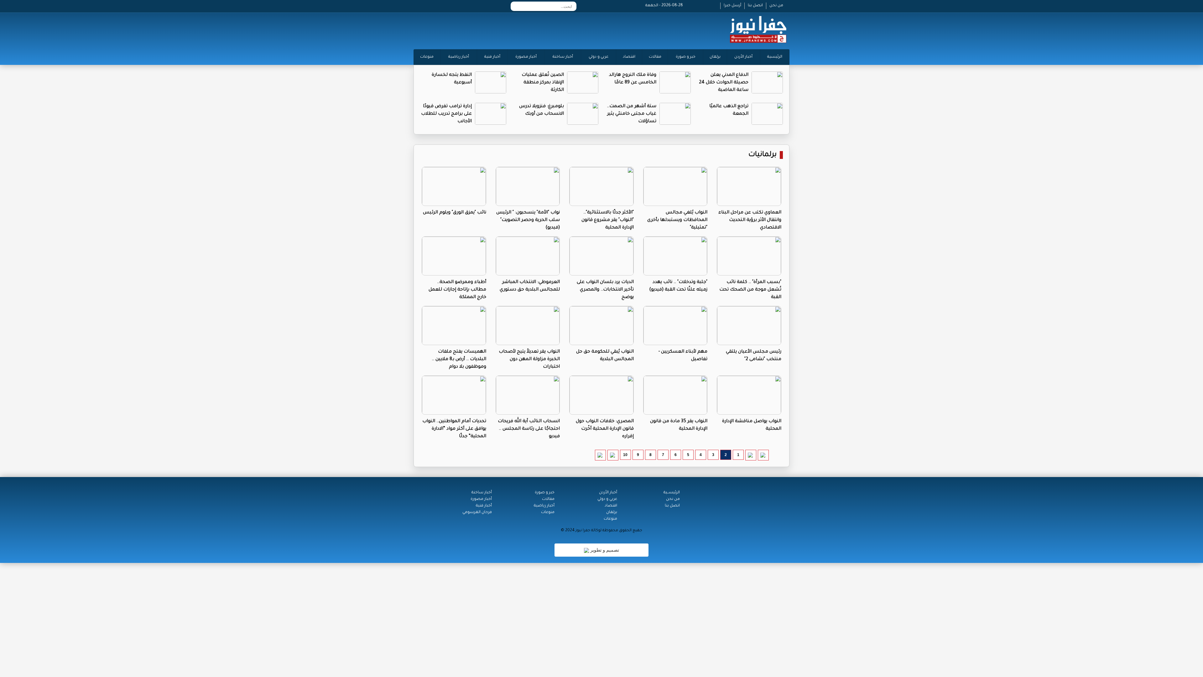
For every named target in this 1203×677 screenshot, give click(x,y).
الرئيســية (672, 493)
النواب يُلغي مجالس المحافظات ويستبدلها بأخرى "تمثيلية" (677, 220)
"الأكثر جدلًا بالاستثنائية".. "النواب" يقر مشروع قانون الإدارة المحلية (607, 220)
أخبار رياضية (458, 57)
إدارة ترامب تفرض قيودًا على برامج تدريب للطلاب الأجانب (446, 114)
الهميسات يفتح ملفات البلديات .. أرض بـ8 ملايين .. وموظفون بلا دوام (459, 359)
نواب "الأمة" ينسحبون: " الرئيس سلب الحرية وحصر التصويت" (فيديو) (528, 220)
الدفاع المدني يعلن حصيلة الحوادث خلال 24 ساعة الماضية (723, 83)
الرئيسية (774, 57)
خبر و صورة (685, 57)
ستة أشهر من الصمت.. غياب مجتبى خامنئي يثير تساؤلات (631, 114)
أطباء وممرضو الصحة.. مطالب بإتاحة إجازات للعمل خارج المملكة (457, 290)
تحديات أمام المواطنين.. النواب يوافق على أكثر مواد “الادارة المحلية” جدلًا (454, 429)
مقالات (655, 57)
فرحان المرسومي (477, 512)
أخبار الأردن (743, 57)
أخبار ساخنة (563, 57)
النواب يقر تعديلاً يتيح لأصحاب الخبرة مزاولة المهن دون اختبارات (529, 359)
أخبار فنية (492, 57)
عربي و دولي (598, 57)
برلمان (715, 57)
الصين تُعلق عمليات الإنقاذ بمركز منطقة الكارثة (543, 83)
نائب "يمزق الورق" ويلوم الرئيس (454, 212)
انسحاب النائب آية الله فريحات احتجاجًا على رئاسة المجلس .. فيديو (529, 429)
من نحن (776, 5)
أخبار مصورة (526, 57)
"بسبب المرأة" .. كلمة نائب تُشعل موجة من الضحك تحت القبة (750, 290)
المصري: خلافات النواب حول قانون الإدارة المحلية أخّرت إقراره (605, 429)
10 (625, 455)
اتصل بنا (755, 5)
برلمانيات (762, 155)
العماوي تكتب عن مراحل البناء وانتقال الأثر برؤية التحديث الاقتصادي (749, 220)
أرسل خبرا (732, 5)
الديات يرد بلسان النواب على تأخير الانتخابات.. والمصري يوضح (605, 290)
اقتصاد (629, 57)
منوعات (427, 57)
